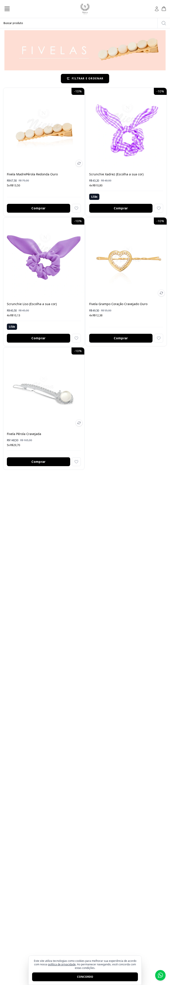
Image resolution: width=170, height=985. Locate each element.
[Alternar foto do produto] (79, 163)
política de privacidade (62, 964)
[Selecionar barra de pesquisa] (163, 23)
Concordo (85, 977)
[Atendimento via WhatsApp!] (160, 975)
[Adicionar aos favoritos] (76, 208)
